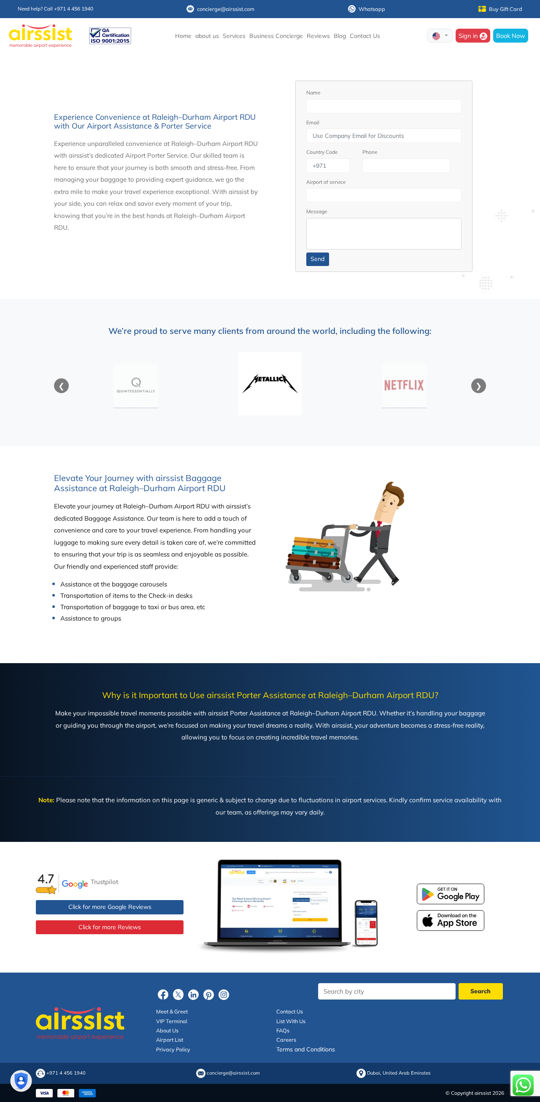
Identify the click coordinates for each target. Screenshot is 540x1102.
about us (207, 36)
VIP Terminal (171, 1021)
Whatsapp (372, 8)
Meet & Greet (172, 1011)
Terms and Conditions (305, 1049)
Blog (340, 36)
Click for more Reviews (109, 927)
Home (183, 36)
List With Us (290, 1021)
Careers (286, 1039)
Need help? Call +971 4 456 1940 (55, 8)
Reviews (318, 36)
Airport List (169, 1039)
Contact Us (365, 36)
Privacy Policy (173, 1049)
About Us (167, 1030)
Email (312, 122)
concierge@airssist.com (225, 8)
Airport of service (326, 182)
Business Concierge (276, 36)
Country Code (322, 152)
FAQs (282, 1030)
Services (234, 36)
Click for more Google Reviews (109, 907)
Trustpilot (104, 881)
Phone (370, 152)
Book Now (510, 36)
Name (313, 92)
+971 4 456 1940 (66, 1073)
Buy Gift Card (505, 8)
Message (316, 211)
